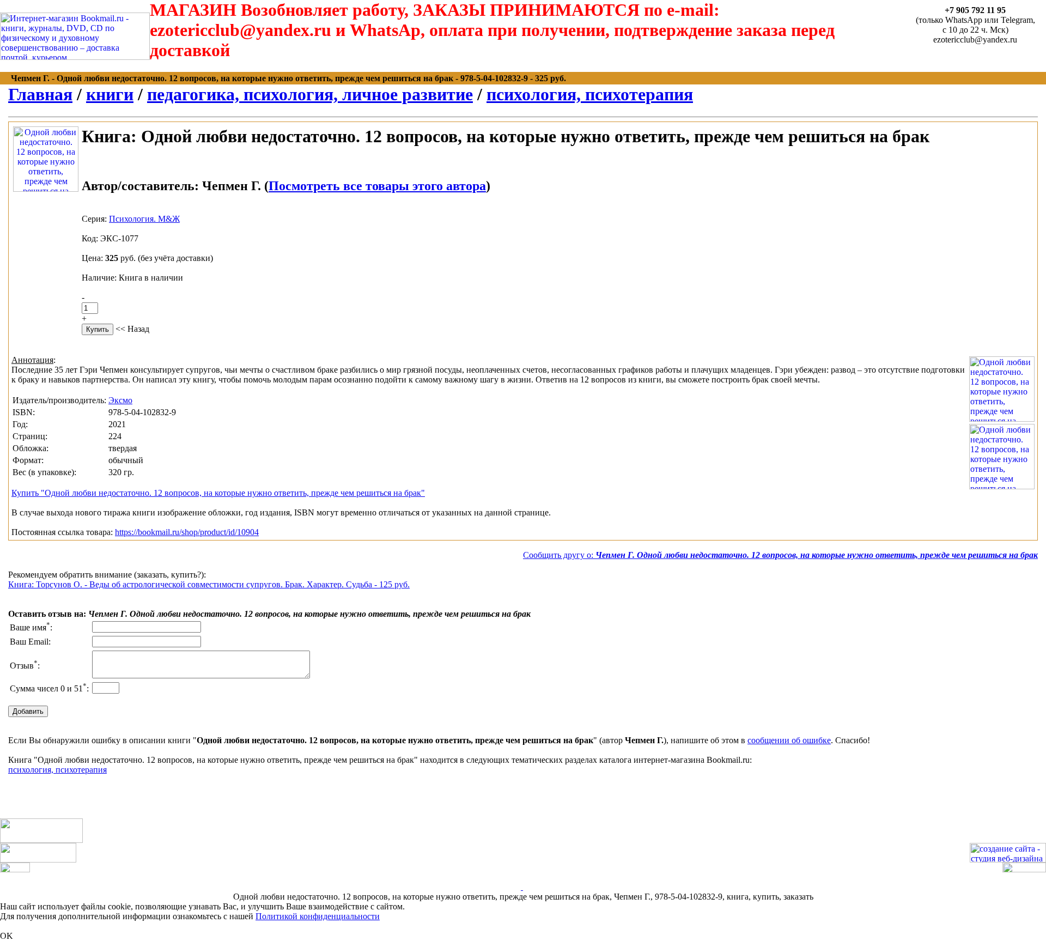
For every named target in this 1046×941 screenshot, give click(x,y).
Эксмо (120, 400)
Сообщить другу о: (780, 555)
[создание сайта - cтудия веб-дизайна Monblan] (1008, 859)
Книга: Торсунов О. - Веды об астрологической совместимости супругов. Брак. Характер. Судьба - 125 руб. (209, 584)
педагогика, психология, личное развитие (310, 94)
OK (6, 935)
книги (109, 94)
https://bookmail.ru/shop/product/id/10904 (187, 532)
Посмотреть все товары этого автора (377, 186)
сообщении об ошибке (789, 740)
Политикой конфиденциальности (318, 916)
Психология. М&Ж (144, 218)
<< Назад (132, 328)
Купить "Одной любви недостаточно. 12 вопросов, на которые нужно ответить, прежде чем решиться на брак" (218, 492)
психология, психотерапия (589, 94)
